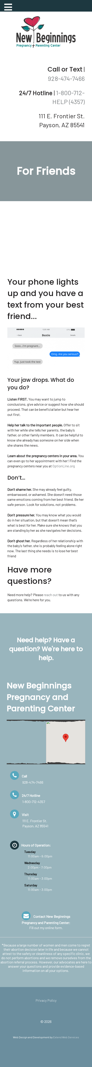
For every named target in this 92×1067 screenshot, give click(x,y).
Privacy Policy (46, 1000)
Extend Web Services (66, 1037)
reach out (51, 595)
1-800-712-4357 (33, 801)
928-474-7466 (66, 78)
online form (53, 928)
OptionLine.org (63, 466)
